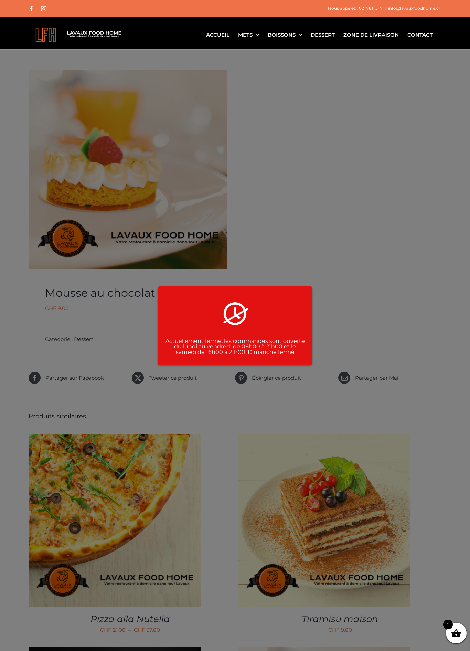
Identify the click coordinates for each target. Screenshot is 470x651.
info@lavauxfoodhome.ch (414, 8)
